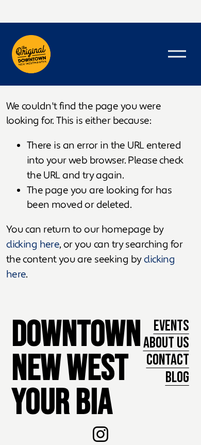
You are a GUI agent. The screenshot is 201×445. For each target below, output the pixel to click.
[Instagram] (100, 434)
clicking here (33, 244)
